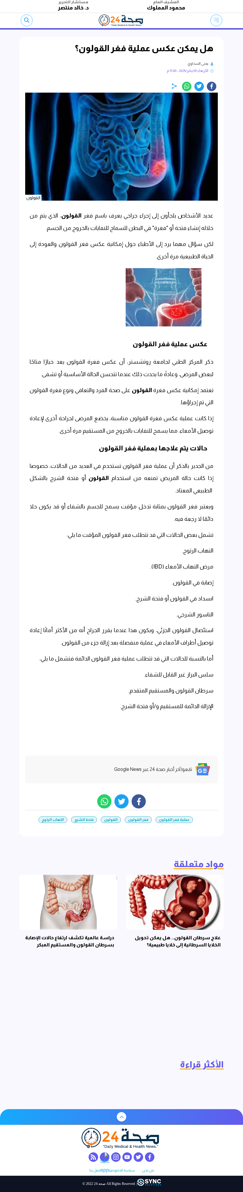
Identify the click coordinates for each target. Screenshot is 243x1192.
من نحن (148, 1170)
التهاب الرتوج (53, 820)
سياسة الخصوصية (121, 1170)
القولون (71, 215)
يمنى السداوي (198, 64)
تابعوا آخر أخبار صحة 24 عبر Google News (153, 769)
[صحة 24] (121, 20)
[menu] (216, 20)
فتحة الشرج (84, 820)
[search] (27, 20)
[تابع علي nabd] (104, 1157)
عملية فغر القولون (174, 820)
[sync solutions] (149, 1183)
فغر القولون (138, 820)
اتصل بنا (95, 1170)
